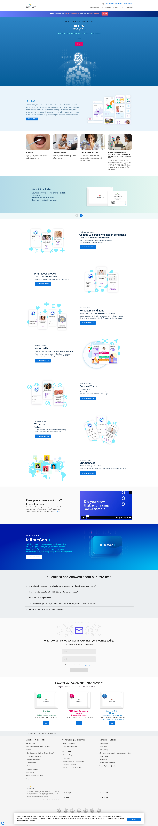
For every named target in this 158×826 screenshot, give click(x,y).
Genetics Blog (67, 755)
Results (108, 7)
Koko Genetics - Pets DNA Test (73, 768)
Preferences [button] (32, 820)
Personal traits (31, 763)
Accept (134, 819)
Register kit (118, 3)
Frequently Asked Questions (108, 766)
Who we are (66, 758)
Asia (67, 797)
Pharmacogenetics (33, 759)
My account (110, 3)
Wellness (30, 766)
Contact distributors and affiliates (73, 761)
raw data (116, 7)
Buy (102, 7)
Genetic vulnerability (69, 746)
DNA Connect (30, 772)
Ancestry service (32, 769)
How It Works (94, 7)
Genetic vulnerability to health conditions (40, 753)
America (105, 793)
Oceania (105, 797)
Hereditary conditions (34, 756)
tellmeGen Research (69, 764)
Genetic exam (30, 743)
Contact (129, 7)
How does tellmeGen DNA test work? (38, 746)
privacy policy (86, 665)
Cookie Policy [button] (101, 818)
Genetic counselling (69, 743)
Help (123, 7)
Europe (68, 793)
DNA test (56, 511)
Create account (127, 3)
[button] (103, 3)
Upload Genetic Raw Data (34, 775)
